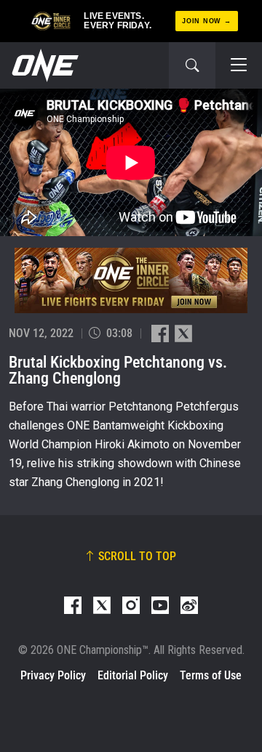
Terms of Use (211, 675)
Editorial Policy (133, 675)
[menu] (238, 65)
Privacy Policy (53, 675)
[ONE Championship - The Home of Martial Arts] (44, 65)
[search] (192, 65)
